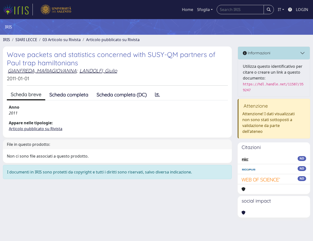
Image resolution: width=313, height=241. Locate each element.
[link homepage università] (56, 9)
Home (187, 9)
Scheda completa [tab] (68, 95)
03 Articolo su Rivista (62, 39)
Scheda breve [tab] (26, 94)
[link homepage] (18, 9)
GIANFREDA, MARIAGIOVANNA (42, 71)
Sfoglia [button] (203, 9)
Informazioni (258, 52)
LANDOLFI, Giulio (98, 71)
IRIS (6, 39)
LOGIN (302, 9)
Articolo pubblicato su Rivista (113, 39)
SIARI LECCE (26, 39)
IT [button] (279, 9)
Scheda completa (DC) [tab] (122, 95)
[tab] (157, 95)
